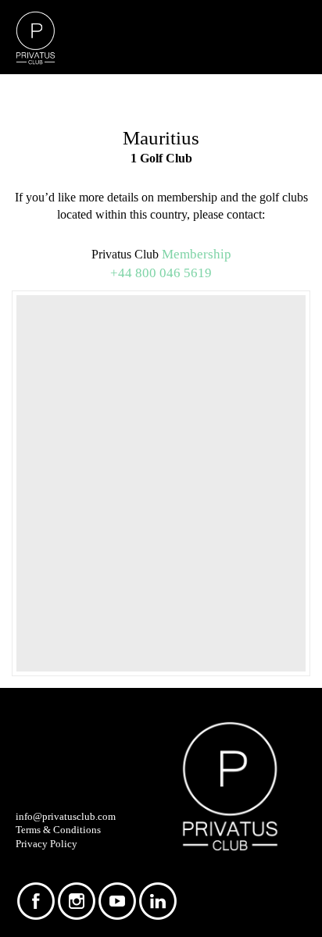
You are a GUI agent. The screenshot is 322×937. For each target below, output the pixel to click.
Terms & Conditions (58, 829)
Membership (196, 254)
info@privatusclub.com (66, 816)
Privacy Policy (46, 844)
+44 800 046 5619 (161, 272)
